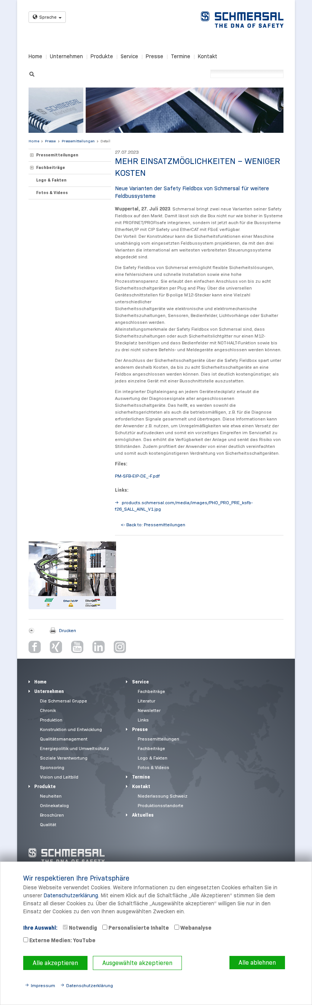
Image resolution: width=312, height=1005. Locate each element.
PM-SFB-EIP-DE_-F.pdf (137, 476)
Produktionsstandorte (160, 805)
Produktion (51, 720)
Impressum (43, 985)
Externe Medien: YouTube (62, 940)
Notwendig (82, 927)
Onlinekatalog (54, 805)
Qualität (48, 824)
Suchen (32, 73)
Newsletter (149, 710)
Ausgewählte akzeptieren (137, 963)
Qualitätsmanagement (64, 739)
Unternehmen (66, 56)
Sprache (48, 17)
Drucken (67, 630)
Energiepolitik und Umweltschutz (74, 748)
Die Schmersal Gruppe (63, 701)
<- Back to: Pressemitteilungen (153, 524)
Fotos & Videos (52, 192)
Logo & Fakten (51, 180)
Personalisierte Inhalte (138, 927)
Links (143, 720)
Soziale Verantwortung (64, 758)
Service (129, 56)
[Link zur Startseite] (242, 19)
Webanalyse (195, 927)
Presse (154, 56)
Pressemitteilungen (78, 141)
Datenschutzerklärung (71, 895)
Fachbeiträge (50, 167)
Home (35, 56)
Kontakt (207, 56)
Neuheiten (51, 796)
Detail (105, 141)
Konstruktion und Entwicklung (71, 729)
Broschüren (52, 815)
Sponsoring (52, 767)
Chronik (48, 710)
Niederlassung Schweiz (163, 796)
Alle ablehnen (257, 962)
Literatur (146, 701)
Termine (180, 56)
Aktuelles (143, 815)
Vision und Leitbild (59, 777)
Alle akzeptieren (55, 963)
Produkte (102, 56)
